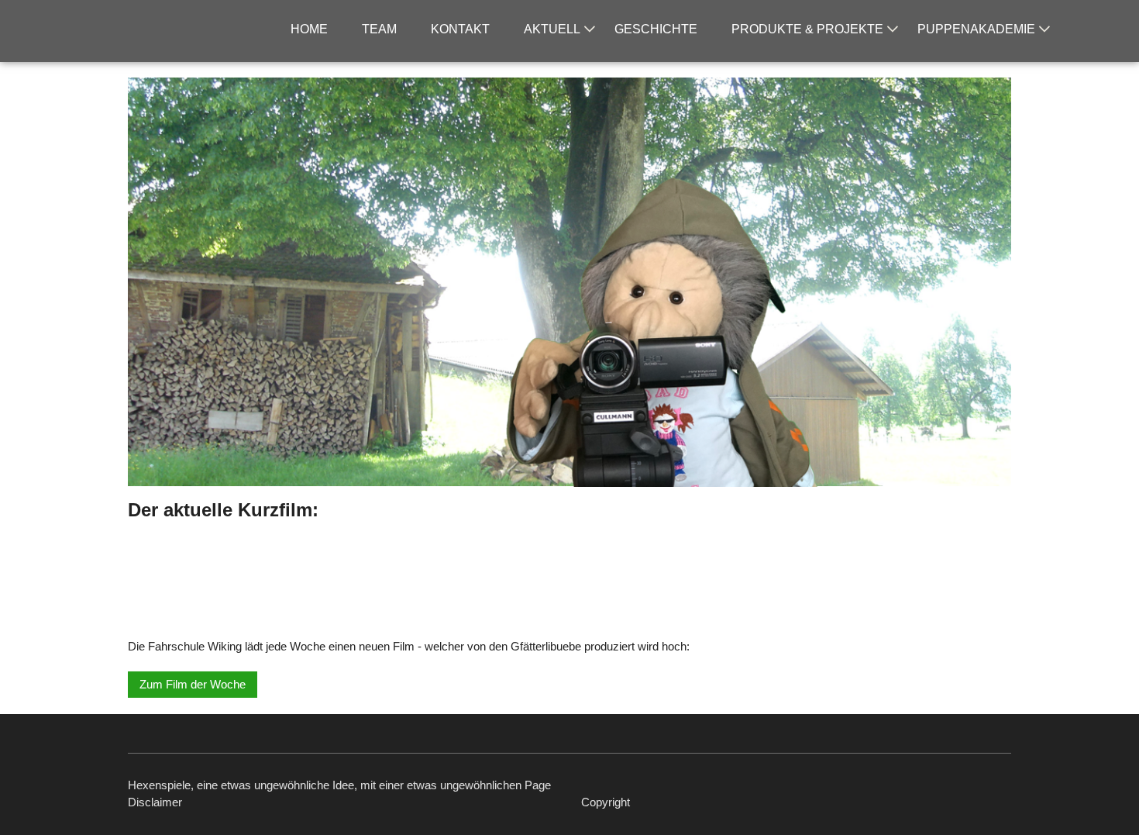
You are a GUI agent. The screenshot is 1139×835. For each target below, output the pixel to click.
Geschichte (655, 29)
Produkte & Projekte (807, 29)
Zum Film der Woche (192, 684)
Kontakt (460, 29)
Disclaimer (155, 802)
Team (379, 29)
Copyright (605, 802)
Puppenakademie (976, 29)
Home (309, 29)
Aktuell (552, 29)
